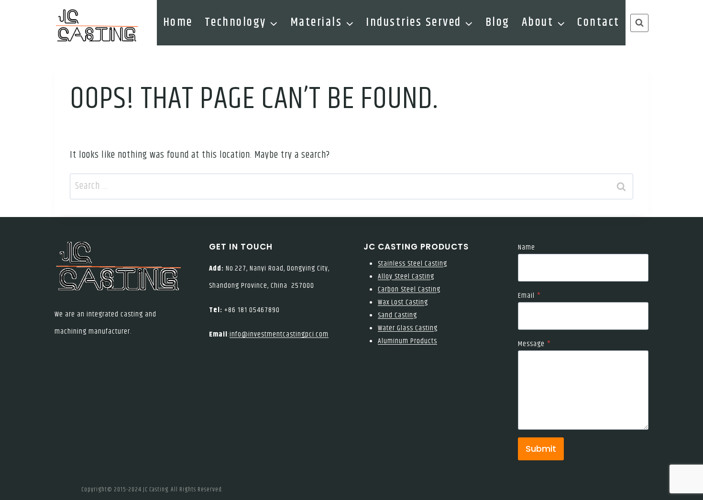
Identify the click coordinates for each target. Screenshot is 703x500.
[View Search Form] (639, 23)
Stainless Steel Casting (412, 263)
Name (526, 247)
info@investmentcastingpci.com (279, 334)
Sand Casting (397, 315)
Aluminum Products (407, 341)
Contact (598, 22)
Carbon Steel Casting (409, 289)
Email (529, 295)
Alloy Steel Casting (406, 276)
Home (178, 22)
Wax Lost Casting (403, 302)
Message (534, 343)
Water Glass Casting (408, 328)
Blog (497, 22)
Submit (541, 449)
